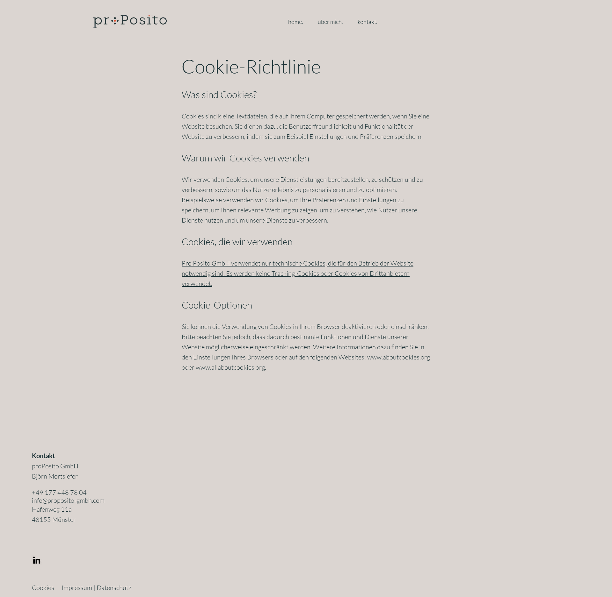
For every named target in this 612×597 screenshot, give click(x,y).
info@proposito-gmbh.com (68, 500)
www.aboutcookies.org (398, 357)
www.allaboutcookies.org (230, 367)
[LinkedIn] (37, 560)
